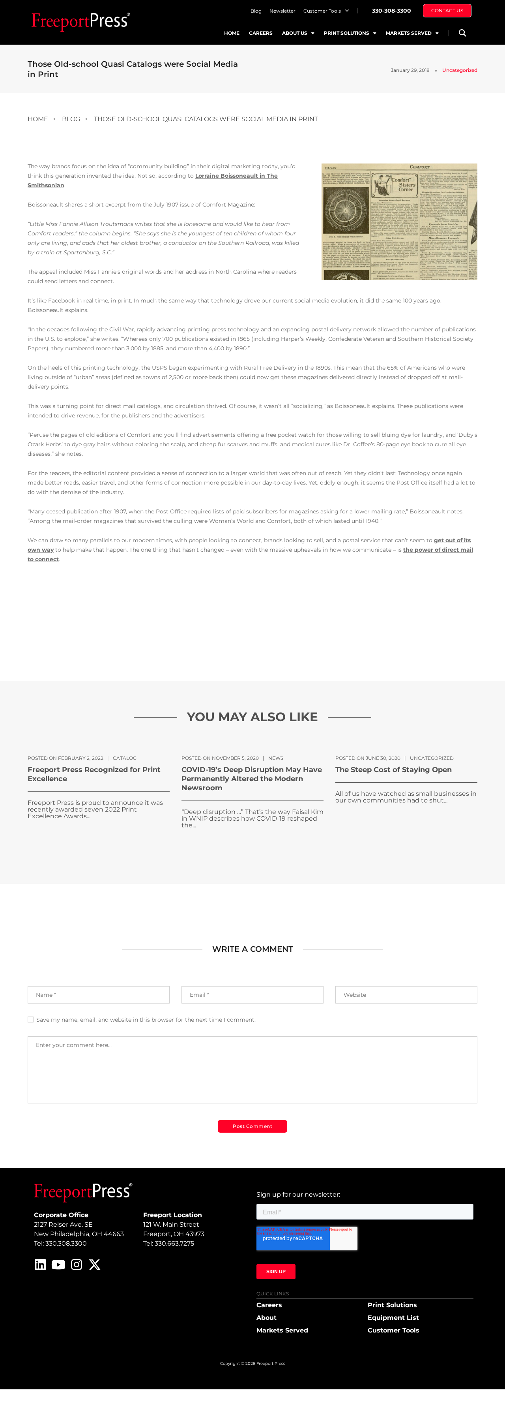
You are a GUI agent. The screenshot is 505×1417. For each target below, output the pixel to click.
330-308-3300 (391, 10)
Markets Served (409, 33)
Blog (256, 11)
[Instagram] (76, 1264)
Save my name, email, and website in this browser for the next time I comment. (146, 1019)
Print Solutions (346, 33)
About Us (294, 33)
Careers (261, 33)
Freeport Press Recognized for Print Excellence (94, 774)
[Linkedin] (40, 1264)
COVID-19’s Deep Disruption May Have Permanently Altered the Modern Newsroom (251, 778)
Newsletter (282, 11)
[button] (462, 32)
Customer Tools (322, 11)
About (266, 1317)
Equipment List (393, 1317)
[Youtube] (58, 1264)
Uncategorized (459, 70)
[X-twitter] (94, 1264)
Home (231, 33)
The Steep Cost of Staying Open (393, 769)
